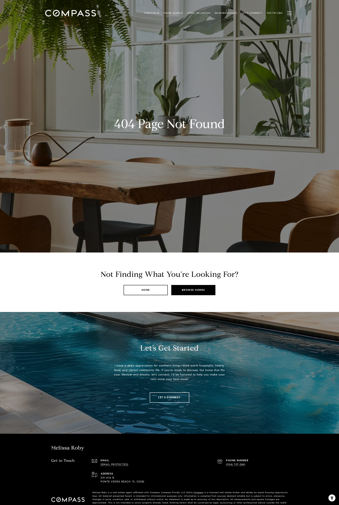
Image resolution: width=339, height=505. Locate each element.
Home (146, 289)
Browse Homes (193, 289)
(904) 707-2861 (235, 464)
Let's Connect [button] (169, 397)
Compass (198, 492)
